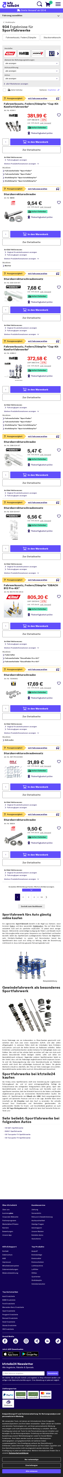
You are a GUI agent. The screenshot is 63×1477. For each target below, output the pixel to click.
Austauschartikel (38, 1220)
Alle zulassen (31, 1471)
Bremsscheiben (38, 1262)
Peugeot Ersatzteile (10, 1315)
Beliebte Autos (37, 1235)
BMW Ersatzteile (8, 1300)
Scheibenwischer (38, 1284)
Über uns (6, 1210)
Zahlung (35, 1210)
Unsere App (7, 1235)
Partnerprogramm (9, 1220)
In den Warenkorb (38, 141)
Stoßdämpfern (38, 926)
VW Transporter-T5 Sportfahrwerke (17, 1138)
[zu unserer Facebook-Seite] (4, 1341)
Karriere (5, 1228)
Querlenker (36, 1277)
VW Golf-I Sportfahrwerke (14, 1128)
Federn (12, 926)
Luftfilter (35, 1269)
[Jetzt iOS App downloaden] (11, 1354)
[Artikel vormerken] (59, 115)
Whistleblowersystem (10, 1266)
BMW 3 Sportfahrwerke (13, 1131)
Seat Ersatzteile (8, 1322)
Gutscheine (36, 1239)
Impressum (6, 1262)
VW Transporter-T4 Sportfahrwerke (17, 1134)
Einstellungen (31, 1465)
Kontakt (5, 1251)
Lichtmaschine (37, 1266)
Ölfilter (34, 1273)
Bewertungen (7, 1231)
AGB (4, 1258)
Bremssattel (36, 1258)
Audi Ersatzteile (8, 1296)
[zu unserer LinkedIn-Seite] (47, 1341)
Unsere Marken (38, 1231)
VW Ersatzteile (8, 1329)
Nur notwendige (31, 1459)
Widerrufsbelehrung (10, 1273)
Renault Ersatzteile (10, 1318)
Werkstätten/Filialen (10, 1224)
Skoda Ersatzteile (9, 1325)
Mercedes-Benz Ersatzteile (13, 1307)
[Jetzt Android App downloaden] (30, 1354)
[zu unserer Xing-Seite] (36, 1341)
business (7, 1213)
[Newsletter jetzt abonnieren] (52, 1373)
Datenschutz (7, 1255)
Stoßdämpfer (10, 22)
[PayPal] (8, 1395)
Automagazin (37, 1228)
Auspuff (35, 1251)
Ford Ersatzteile (8, 1304)
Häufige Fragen (38, 1224)
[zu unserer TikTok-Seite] (58, 1341)
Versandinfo (36, 1213)
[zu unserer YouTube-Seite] (15, 1341)
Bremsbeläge (37, 1255)
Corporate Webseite (10, 1217)
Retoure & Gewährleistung (42, 1217)
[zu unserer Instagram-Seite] (26, 1341)
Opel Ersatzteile (8, 1311)
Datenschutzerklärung (20, 1380)
